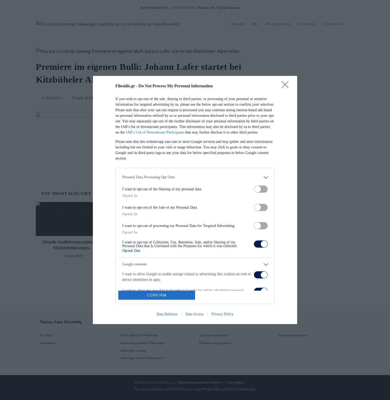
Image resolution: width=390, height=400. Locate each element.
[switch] (261, 189)
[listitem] (195, 177)
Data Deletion (167, 314)
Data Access (194, 314)
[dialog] (195, 200)
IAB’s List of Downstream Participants (155, 132)
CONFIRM (157, 295)
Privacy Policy (222, 314)
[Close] (287, 86)
